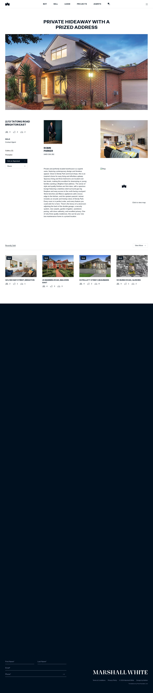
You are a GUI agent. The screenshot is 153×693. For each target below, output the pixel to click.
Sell (55, 4)
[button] (124, 187)
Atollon (145, 680)
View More (139, 245)
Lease (67, 4)
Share (9, 166)
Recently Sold (10, 245)
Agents (97, 4)
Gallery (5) (9, 151)
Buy (45, 4)
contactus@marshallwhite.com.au (18, 683)
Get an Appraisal (13, 161)
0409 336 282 (49, 154)
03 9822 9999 (10, 681)
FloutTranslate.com (142, 683)
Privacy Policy (112, 680)
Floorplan (8, 155)
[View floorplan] (143, 106)
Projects (82, 4)
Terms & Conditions (99, 680)
